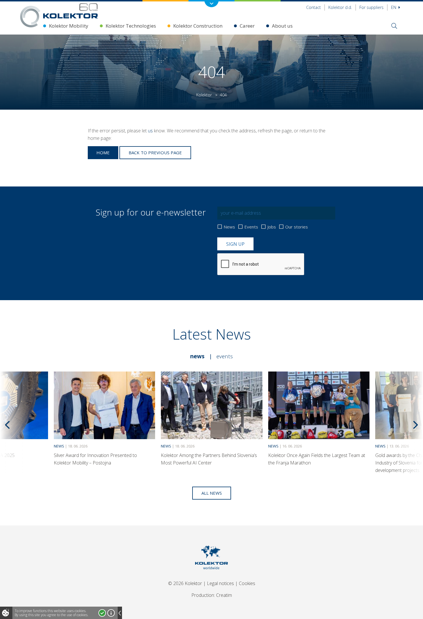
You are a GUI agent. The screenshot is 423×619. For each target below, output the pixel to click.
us (150, 130)
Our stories (296, 227)
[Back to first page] (70, 10)
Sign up (235, 244)
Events (251, 227)
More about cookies (111, 613)
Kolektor (204, 95)
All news (211, 493)
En (394, 7)
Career (247, 25)
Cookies (247, 583)
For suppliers (371, 7)
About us (282, 25)
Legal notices (220, 583)
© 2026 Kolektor (185, 583)
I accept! (102, 613)
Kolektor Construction (197, 25)
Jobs (271, 227)
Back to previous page (155, 152)
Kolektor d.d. (340, 7)
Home (103, 152)
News (229, 227)
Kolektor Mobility (68, 25)
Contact (313, 7)
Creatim (224, 595)
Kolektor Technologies (131, 25)
